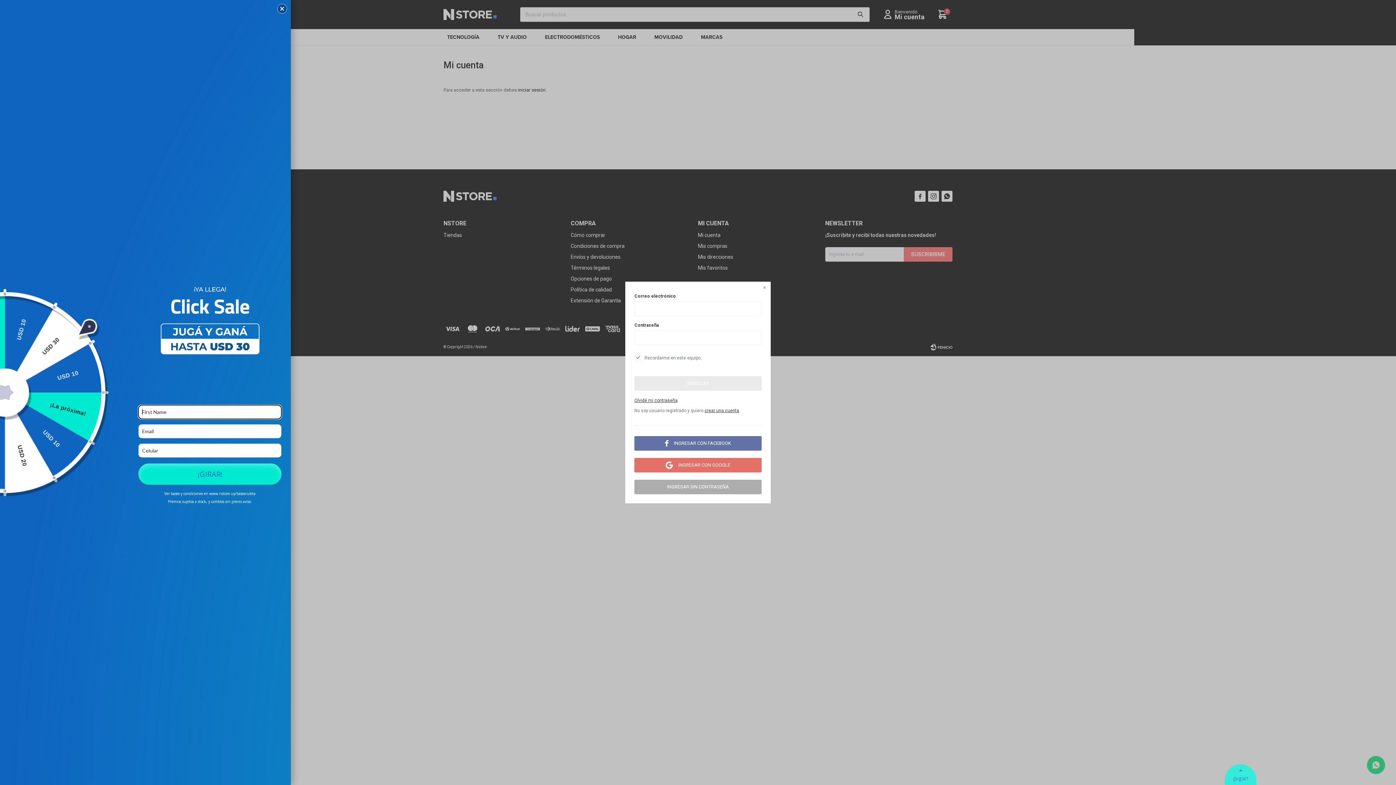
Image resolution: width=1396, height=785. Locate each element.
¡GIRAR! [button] (210, 474)
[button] (282, 8)
